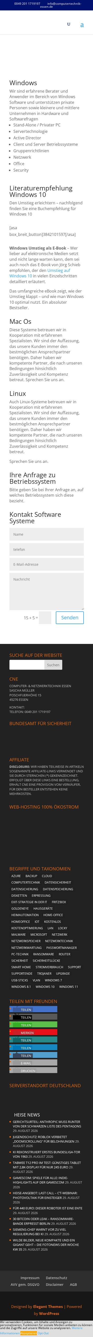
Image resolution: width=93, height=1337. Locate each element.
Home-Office (53, 915)
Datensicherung (24, 889)
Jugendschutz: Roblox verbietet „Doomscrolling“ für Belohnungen (43, 1139)
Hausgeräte (43, 908)
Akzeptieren (28, 1333)
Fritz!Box (59, 902)
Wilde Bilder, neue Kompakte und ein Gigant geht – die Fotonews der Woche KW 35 (46, 1244)
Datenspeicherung (58, 889)
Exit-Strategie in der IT (29, 902)
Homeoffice (20, 922)
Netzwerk (59, 934)
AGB (73, 1284)
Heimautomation (25, 915)
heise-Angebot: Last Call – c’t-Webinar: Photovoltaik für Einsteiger (45, 1195)
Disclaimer (54, 1284)
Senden (69, 617)
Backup (31, 876)
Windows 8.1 (21, 987)
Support (74, 967)
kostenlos (52, 922)
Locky (62, 928)
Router (64, 954)
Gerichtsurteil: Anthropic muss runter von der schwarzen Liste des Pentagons (47, 1123)
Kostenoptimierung (27, 928)
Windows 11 (68, 987)
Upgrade (63, 973)
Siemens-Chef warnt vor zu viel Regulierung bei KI (39, 1231)
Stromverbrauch (49, 967)
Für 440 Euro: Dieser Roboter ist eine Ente (47, 1208)
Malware (18, 934)
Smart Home (21, 967)
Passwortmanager (61, 948)
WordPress (49, 1313)
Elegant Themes (48, 1306)
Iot (37, 922)
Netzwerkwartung (26, 948)
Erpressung (41, 895)
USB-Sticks (19, 980)
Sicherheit (19, 961)
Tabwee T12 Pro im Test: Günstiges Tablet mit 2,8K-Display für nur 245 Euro (47, 1164)
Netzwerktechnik (59, 941)
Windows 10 (45, 987)
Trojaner (44, 973)
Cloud (47, 876)
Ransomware (43, 954)
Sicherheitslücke (46, 961)
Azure (16, 876)
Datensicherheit (58, 882)
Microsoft (39, 934)
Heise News (27, 1115)
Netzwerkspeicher (25, 941)
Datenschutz (56, 1277)
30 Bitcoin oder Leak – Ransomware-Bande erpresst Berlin (43, 1221)
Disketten (19, 895)
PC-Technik (20, 954)
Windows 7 (53, 980)
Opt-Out (43, 1333)
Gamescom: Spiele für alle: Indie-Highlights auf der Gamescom (40, 1180)
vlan (36, 980)
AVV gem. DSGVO (25, 1284)
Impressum (30, 1277)
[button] (23, 1009)
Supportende (21, 973)
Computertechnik (25, 882)
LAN (50, 928)
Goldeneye (20, 908)
